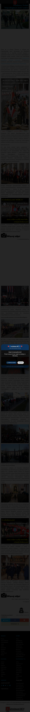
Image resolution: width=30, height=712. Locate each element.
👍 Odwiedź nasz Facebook (11, 362)
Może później (21, 362)
